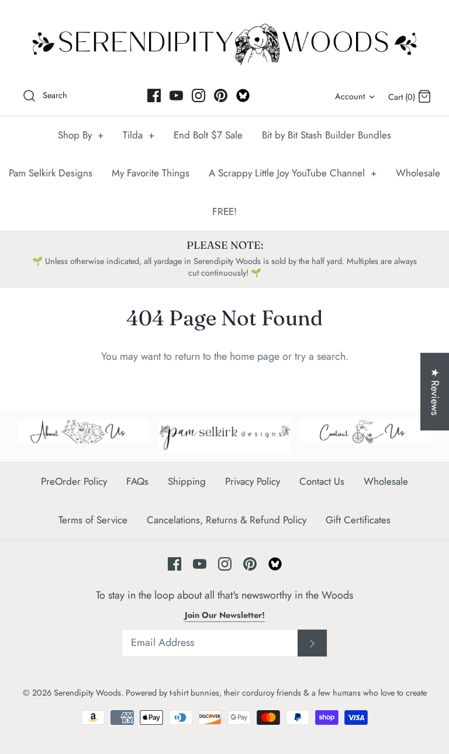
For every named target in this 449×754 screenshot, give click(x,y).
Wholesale (418, 173)
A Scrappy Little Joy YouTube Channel (293, 173)
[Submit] (312, 643)
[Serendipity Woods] (224, 42)
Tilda (138, 135)
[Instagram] (198, 95)
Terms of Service (92, 520)
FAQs (137, 481)
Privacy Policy (252, 481)
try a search (320, 356)
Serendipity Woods (87, 693)
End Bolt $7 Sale (208, 135)
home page (254, 356)
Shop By (80, 135)
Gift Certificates (358, 520)
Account (350, 96)
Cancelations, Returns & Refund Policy (226, 520)
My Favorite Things (150, 173)
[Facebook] (154, 95)
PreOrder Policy (74, 481)
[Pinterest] (220, 95)
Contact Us (321, 481)
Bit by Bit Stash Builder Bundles (326, 135)
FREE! (224, 211)
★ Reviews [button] (435, 391)
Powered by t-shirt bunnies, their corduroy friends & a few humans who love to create (276, 693)
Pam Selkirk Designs (50, 173)
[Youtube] (176, 95)
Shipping (187, 481)
